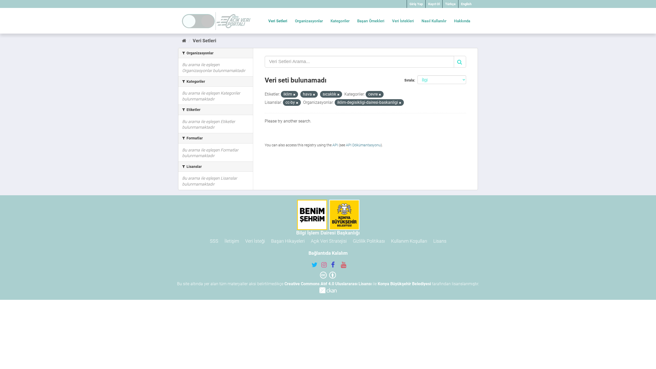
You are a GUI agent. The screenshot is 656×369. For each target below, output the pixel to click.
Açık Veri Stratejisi (329, 241)
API (335, 145)
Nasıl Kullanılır (434, 21)
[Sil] (294, 94)
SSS (214, 241)
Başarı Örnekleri (370, 21)
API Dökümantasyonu (363, 145)
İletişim (231, 241)
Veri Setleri (277, 21)
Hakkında (462, 21)
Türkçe (450, 4)
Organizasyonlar (309, 21)
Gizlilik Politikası (369, 241)
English (466, 4)
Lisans (439, 241)
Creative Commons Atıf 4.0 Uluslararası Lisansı (328, 283)
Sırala (409, 80)
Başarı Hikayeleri (288, 241)
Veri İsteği (255, 241)
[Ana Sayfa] (184, 40)
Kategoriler (340, 21)
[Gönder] (460, 62)
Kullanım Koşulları (409, 241)
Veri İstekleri (403, 21)
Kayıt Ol (434, 4)
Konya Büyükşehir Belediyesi (404, 283)
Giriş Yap (416, 4)
